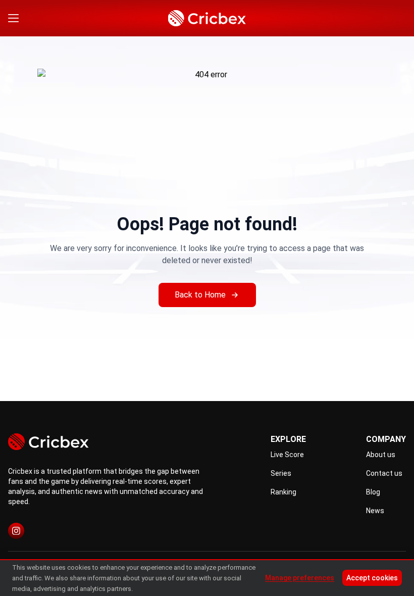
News (375, 511)
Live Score (287, 455)
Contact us (384, 473)
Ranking (283, 492)
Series (281, 473)
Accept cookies (372, 578)
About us (380, 455)
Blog (373, 492)
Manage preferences (299, 578)
